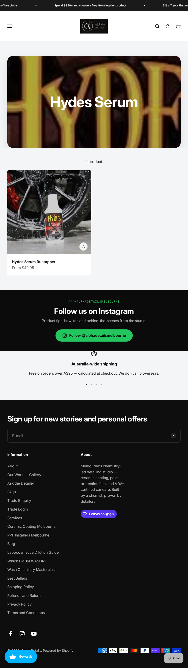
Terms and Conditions (26, 612)
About (12, 466)
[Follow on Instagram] (22, 634)
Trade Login (17, 509)
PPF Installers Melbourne (28, 535)
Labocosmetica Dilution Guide (33, 552)
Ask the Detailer (20, 483)
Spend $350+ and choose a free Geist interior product (80, 5)
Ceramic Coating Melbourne (31, 526)
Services (14, 518)
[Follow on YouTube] (34, 634)
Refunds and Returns (24, 595)
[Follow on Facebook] (10, 634)
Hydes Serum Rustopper (33, 261)
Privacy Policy (19, 604)
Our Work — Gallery (24, 474)
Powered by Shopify (58, 650)
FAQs (11, 492)
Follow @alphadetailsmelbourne (97, 335)
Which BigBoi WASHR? (26, 561)
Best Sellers (17, 578)
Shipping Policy (20, 586)
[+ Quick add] (83, 246)
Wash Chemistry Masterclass (31, 569)
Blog (11, 543)
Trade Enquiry (19, 500)
